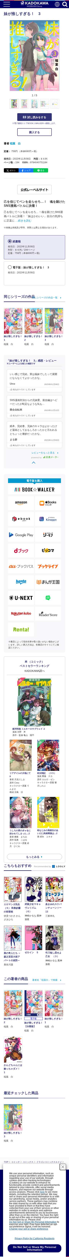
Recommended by (43, 866)
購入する (34, 132)
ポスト (13, 170)
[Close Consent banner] (63, 1167)
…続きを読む (23, 220)
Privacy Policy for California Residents (34, 1238)
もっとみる (32, 856)
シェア (27, 170)
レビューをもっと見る (43, 452)
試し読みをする (36, 117)
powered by (36, 457)
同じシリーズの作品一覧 (45, 297)
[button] (61, 106)
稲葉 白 (15, 143)
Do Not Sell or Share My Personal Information (33, 1222)
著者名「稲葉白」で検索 (45, 980)
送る (42, 170)
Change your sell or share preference (28, 1229)
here (42, 1192)
